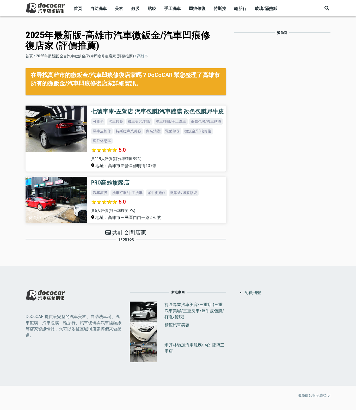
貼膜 (152, 8)
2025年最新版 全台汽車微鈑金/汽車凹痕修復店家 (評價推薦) (85, 56)
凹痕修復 (197, 8)
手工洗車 (172, 8)
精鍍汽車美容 (176, 324)
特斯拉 (220, 8)
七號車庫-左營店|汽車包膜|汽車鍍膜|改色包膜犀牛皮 (157, 111)
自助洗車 (98, 8)
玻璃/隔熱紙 (266, 8)
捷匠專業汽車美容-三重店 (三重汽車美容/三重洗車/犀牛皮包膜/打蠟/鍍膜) (194, 311)
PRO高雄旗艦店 (110, 182)
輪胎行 (240, 8)
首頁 (78, 8)
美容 (119, 8)
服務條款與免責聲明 (314, 395)
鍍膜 (135, 8)
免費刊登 (252, 292)
